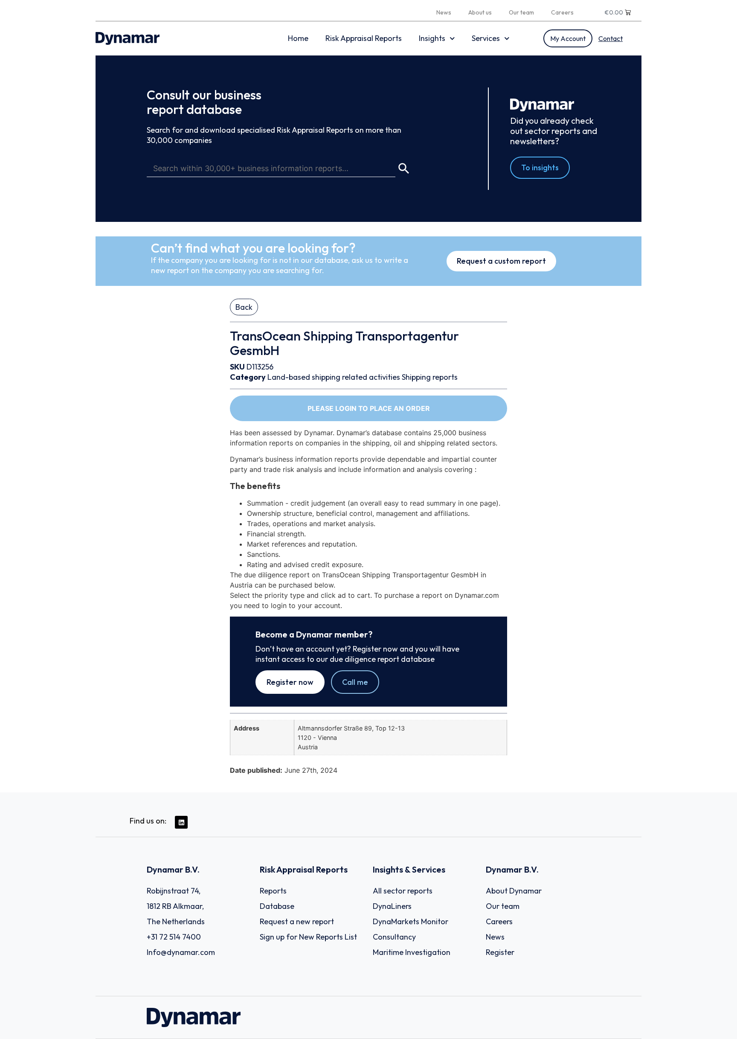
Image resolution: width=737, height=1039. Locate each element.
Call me (355, 682)
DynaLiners (392, 906)
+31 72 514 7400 (174, 937)
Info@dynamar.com (181, 952)
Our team (521, 12)
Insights (432, 38)
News (443, 12)
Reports (273, 891)
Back (243, 307)
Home (298, 38)
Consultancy (394, 937)
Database (277, 906)
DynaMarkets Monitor (410, 921)
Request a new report (297, 921)
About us (480, 12)
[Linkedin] (181, 822)
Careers (562, 12)
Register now (290, 682)
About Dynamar (514, 891)
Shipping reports (430, 377)
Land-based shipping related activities (333, 377)
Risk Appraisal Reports (363, 38)
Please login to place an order (369, 408)
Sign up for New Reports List (308, 937)
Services (486, 38)
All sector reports (402, 891)
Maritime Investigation (411, 952)
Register (500, 952)
